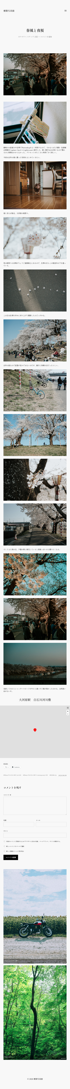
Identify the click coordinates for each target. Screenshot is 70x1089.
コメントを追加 (46, 36)
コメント (7, 795)
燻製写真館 (8, 10)
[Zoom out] (67, 714)
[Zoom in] (67, 711)
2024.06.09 (62, 775)
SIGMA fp (53, 775)
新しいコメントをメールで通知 (15, 846)
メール (38, 820)
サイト (5, 831)
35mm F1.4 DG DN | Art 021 (12, 775)
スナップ (30, 36)
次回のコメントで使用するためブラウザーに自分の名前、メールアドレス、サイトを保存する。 (33, 841)
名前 (4, 820)
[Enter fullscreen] (67, 707)
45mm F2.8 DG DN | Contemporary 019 (36, 775)
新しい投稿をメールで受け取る (15, 851)
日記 (36, 36)
